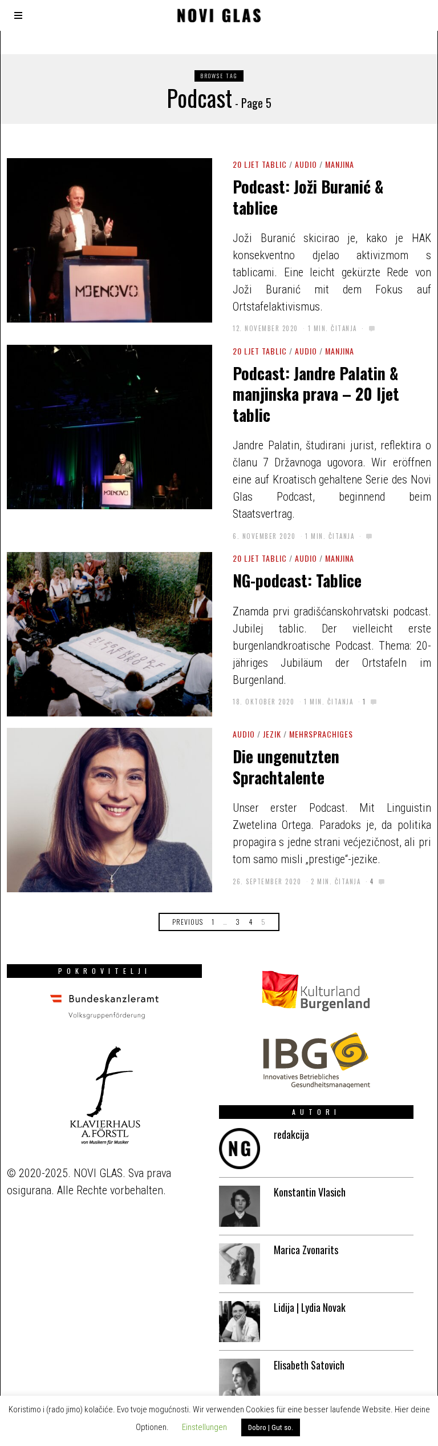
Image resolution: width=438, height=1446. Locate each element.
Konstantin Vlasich (310, 1192)
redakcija (291, 1134)
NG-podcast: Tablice (297, 580)
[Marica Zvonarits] (239, 1263)
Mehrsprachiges (321, 734)
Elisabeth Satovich (309, 1365)
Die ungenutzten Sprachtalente (286, 766)
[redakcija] (239, 1148)
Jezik (272, 734)
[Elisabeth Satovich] (239, 1379)
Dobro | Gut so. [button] (270, 1427)
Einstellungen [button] (204, 1427)
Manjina (339, 164)
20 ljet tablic (260, 164)
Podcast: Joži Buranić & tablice (308, 197)
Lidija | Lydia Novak (310, 1307)
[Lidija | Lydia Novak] (239, 1321)
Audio (306, 164)
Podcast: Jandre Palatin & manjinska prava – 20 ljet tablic (316, 393)
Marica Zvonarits (306, 1249)
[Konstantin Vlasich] (239, 1206)
